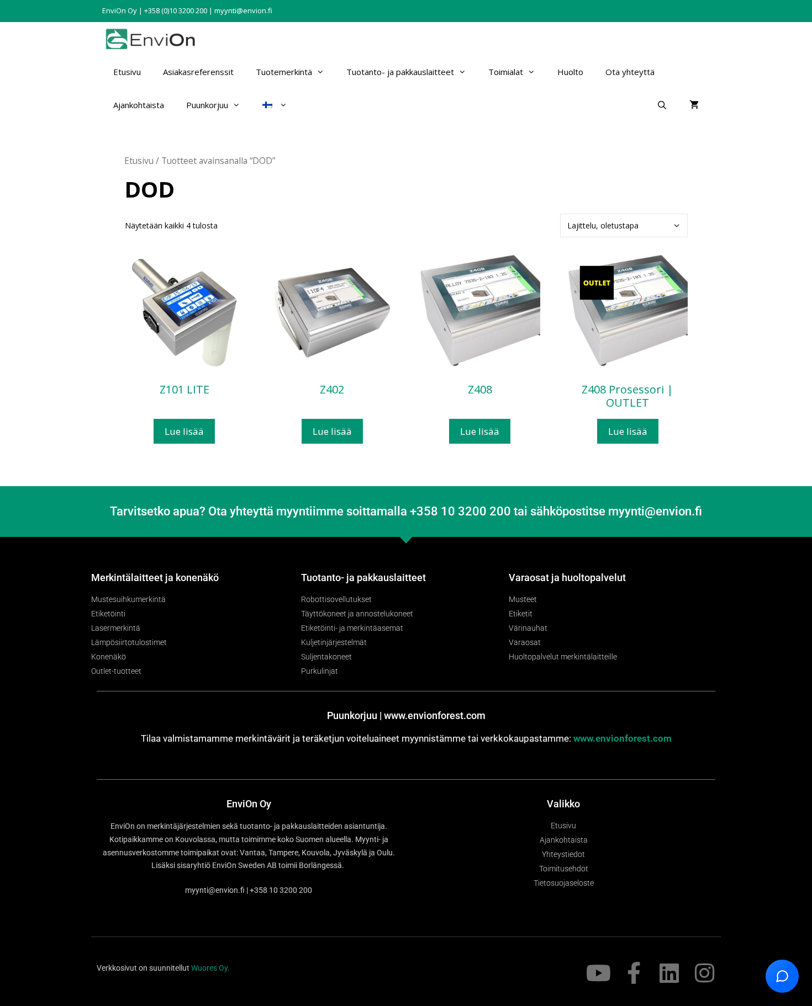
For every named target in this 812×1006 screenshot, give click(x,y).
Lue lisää (184, 431)
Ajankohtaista (138, 104)
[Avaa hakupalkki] (662, 104)
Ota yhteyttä (630, 71)
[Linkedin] (669, 973)
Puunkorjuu (207, 104)
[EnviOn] (153, 38)
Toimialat (505, 71)
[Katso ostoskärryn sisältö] (694, 104)
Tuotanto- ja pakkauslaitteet (400, 71)
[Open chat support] (782, 976)
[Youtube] (598, 973)
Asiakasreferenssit (198, 71)
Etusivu (127, 71)
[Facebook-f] (634, 973)
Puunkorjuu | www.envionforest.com (406, 715)
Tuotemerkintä (284, 71)
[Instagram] (704, 973)
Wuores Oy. (210, 968)
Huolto (570, 71)
